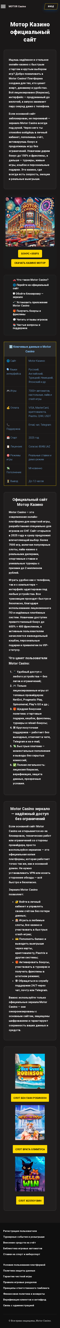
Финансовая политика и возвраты (24, 1293)
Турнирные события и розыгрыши (23, 1236)
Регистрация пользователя (20, 1231)
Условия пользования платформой (24, 1264)
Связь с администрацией (18, 1305)
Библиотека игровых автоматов (22, 1248)
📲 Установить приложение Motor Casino (30, 304)
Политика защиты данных (19, 1270)
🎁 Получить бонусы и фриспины (27, 312)
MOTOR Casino (17, 6)
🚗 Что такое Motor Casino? (30, 279)
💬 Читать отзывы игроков (30, 319)
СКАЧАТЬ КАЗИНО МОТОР (30, 263)
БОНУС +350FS (30, 253)
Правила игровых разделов (20, 1282)
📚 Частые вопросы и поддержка (26, 326)
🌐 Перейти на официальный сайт (31, 286)
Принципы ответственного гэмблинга (26, 1288)
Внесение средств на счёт (19, 1242)
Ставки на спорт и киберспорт (21, 1254)
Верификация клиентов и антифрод (24, 1299)
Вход (51, 6)
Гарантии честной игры (17, 1276)
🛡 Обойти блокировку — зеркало (28, 295)
